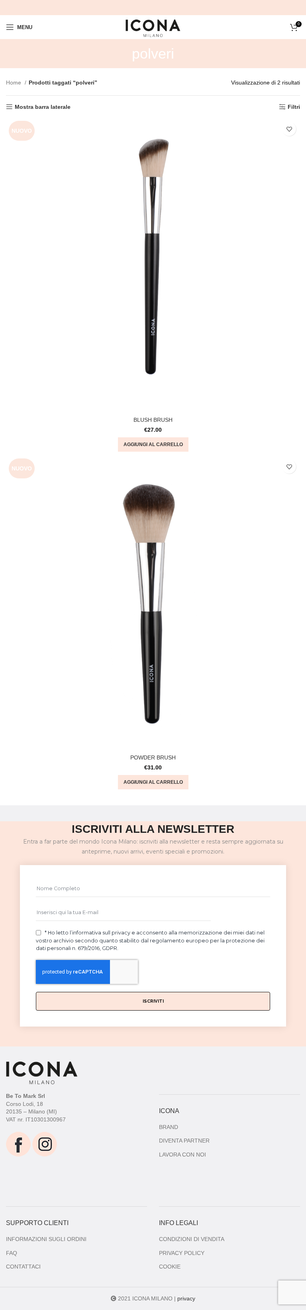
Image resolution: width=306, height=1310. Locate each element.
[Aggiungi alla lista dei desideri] (289, 129)
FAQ (11, 1253)
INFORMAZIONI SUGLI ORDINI (46, 1239)
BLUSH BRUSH (153, 420)
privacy (186, 1298)
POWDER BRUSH (153, 757)
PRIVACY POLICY (181, 1253)
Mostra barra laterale (43, 107)
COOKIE (169, 1266)
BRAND (168, 1127)
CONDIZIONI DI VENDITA (191, 1239)
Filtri (294, 107)
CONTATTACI (23, 1266)
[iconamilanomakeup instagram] (44, 1143)
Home (14, 82)
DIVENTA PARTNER (184, 1140)
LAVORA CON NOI (182, 1154)
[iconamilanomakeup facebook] (18, 1143)
